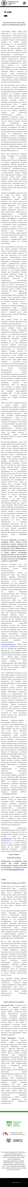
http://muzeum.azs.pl (8, 644)
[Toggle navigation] (24, 3)
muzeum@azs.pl (6, 838)
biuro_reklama (23, 1182)
